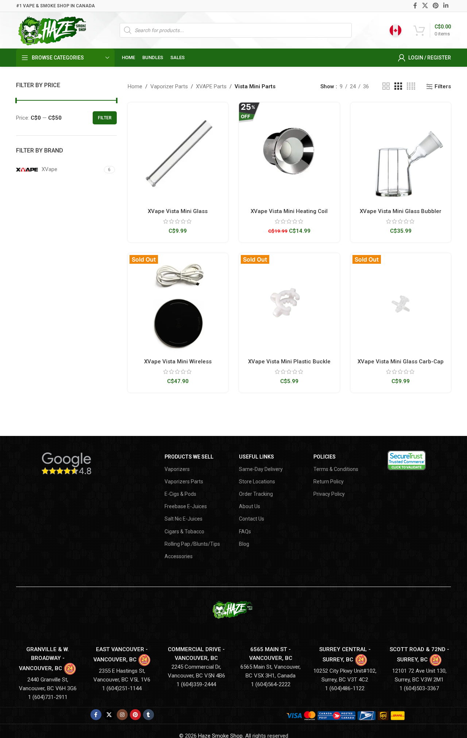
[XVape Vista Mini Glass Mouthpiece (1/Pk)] (178, 153)
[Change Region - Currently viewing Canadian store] (395, 30)
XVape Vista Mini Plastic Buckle (289, 361)
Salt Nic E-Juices (183, 519)
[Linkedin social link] (446, 5)
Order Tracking (256, 494)
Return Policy (328, 481)
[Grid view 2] (386, 86)
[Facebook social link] (415, 5)
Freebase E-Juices (186, 506)
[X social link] (425, 5)
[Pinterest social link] (435, 5)
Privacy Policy (329, 494)
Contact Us (251, 519)
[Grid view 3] (398, 86)
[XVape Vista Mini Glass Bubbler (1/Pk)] (401, 153)
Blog (244, 544)
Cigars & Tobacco (184, 531)
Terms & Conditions (335, 469)
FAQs (245, 531)
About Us (249, 506)
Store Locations (257, 481)
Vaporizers (177, 469)
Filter (105, 117)
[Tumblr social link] (148, 714)
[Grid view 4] (411, 86)
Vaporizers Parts (184, 481)
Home (135, 86)
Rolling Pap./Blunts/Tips (192, 544)
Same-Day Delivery (261, 469)
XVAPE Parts (211, 86)
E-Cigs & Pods (180, 494)
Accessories (179, 556)
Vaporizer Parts (169, 86)
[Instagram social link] (122, 714)
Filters (443, 86)
